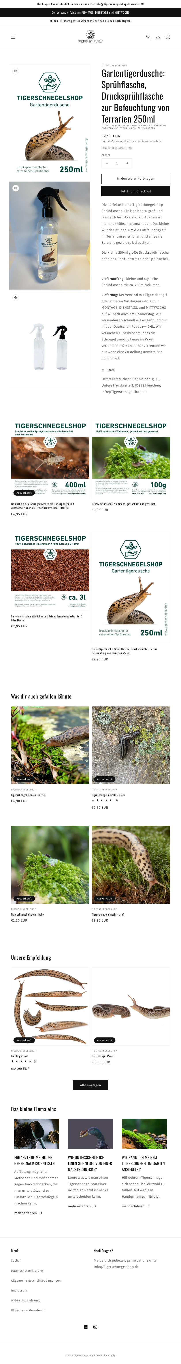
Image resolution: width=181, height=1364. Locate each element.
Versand (121, 141)
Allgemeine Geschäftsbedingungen (36, 1280)
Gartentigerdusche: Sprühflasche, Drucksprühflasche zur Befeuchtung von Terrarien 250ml (124, 651)
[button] (13, 37)
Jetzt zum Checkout (136, 191)
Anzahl (106, 155)
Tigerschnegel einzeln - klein (108, 795)
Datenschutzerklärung (27, 1271)
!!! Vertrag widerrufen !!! (28, 1310)
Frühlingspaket (19, 1056)
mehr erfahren (25, 1213)
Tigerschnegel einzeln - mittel (28, 795)
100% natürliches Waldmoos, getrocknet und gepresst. (124, 504)
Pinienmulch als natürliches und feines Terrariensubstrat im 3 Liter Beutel (47, 618)
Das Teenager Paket (103, 1056)
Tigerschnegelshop (84, 1355)
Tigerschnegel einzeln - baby (27, 914)
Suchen (16, 1260)
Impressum (19, 1290)
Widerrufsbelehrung (25, 1300)
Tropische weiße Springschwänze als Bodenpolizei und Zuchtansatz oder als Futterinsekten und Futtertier (42, 506)
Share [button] (111, 370)
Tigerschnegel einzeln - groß (108, 914)
